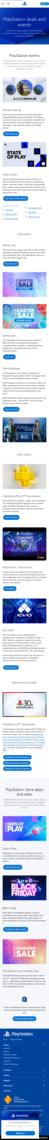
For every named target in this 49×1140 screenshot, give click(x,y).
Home (6, 1039)
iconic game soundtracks (13, 740)
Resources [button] (8, 1085)
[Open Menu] (3, 4)
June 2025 (32, 212)
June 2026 (9, 210)
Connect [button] (7, 1091)
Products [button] (7, 1070)
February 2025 (34, 217)
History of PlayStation (11, 1064)
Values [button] (6, 1075)
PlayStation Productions (12, 1058)
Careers (6, 1051)
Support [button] (7, 1080)
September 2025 (35, 208)
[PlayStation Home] (24, 3)
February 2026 (11, 214)
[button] (16, 198)
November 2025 (11, 219)
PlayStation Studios (10, 1055)
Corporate (7, 1061)
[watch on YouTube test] (41, 557)
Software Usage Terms (40, 1129)
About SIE (7, 1048)
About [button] (6, 1045)
